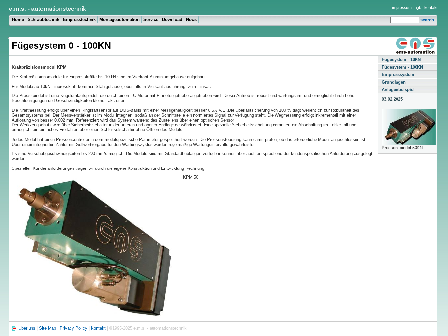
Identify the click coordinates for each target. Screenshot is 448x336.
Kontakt (98, 328)
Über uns (27, 328)
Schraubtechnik (43, 19)
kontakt (430, 7)
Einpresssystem (398, 74)
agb (418, 7)
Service (150, 19)
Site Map (47, 328)
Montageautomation (119, 19)
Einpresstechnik (79, 19)
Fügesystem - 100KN (402, 67)
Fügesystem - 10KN (401, 59)
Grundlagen (394, 82)
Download (172, 19)
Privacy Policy (73, 328)
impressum (402, 7)
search (427, 19)
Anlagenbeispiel (398, 89)
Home (18, 19)
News (191, 19)
